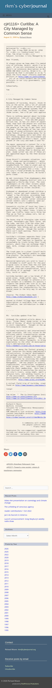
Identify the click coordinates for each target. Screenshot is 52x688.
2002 (6, 610)
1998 (6, 621)
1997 (6, 624)
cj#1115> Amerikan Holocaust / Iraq (20, 464)
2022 (6, 554)
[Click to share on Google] (6, 454)
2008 (6, 592)
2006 (6, 598)
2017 (6, 566)
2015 (6, 572)
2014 (6, 575)
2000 (6, 615)
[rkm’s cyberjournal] (26, 6)
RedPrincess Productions (30, 684)
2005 (6, 601)
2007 (6, 595)
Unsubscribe (10, 669)
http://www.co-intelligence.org (21, 397)
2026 (6, 548)
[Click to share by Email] (25, 454)
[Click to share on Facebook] (15, 454)
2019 (6, 560)
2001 (6, 613)
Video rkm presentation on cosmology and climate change (25, 501)
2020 (6, 557)
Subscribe (9, 666)
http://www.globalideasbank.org (21, 297)
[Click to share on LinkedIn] (20, 454)
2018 (6, 563)
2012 (6, 581)
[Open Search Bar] (48, 16)
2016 (6, 569)
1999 (6, 618)
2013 (6, 578)
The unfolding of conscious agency (19, 507)
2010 (6, 586)
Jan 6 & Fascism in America (15, 515)
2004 (6, 604)
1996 (6, 627)
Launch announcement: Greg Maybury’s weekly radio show (24, 520)
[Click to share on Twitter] (11, 454)
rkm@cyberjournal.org (27, 649)
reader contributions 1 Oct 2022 (17, 511)
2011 (6, 583)
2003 (6, 607)
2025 (6, 552)
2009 (6, 589)
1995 (6, 630)
